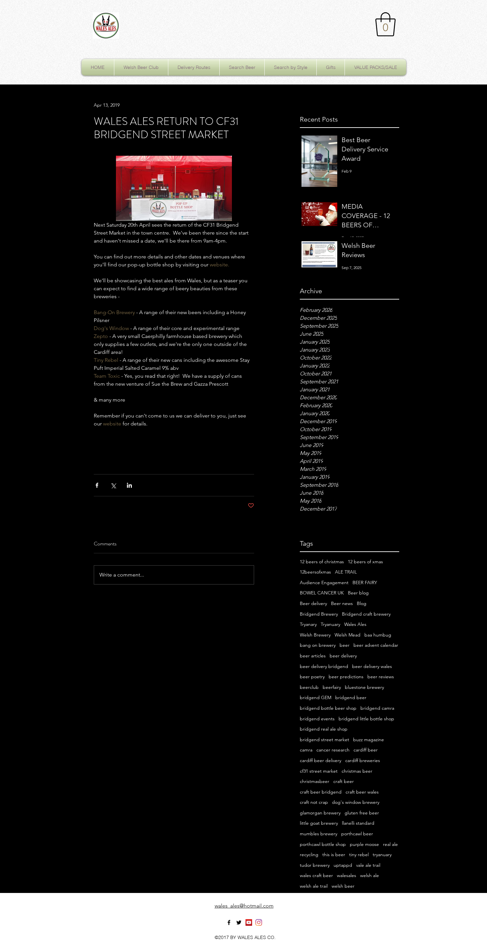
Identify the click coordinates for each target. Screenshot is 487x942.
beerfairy (332, 687)
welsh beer (343, 886)
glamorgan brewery (320, 813)
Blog (361, 603)
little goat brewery (319, 823)
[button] (385, 24)
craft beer (343, 781)
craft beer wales (362, 792)
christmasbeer (314, 781)
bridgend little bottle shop (366, 719)
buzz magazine (368, 740)
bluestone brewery (364, 687)
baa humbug (377, 635)
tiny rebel (359, 855)
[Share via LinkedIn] (129, 485)
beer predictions (346, 677)
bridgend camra (377, 708)
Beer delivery (313, 603)
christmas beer (357, 771)
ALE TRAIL (346, 572)
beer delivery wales (372, 666)
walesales (346, 875)
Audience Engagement (324, 582)
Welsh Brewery (315, 635)
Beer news (342, 603)
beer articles (313, 656)
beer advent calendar (375, 645)
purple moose (364, 844)
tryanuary (382, 855)
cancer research (333, 750)
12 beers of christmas (322, 562)
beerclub (309, 687)
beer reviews (380, 677)
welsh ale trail (314, 886)
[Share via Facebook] (97, 485)
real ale (390, 844)
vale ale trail (368, 865)
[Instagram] (258, 922)
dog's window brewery (355, 802)
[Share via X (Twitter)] (113, 485)
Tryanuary (330, 624)
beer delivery (343, 656)
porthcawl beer (357, 834)
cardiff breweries (362, 760)
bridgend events (317, 719)
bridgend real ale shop (324, 729)
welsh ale (369, 875)
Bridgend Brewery (319, 614)
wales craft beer (316, 875)
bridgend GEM (315, 697)
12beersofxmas (315, 572)
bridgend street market (324, 740)
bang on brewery (318, 645)
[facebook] (229, 922)
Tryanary (308, 624)
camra (306, 750)
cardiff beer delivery (320, 760)
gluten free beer (362, 813)
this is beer (333, 855)
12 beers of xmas (365, 562)
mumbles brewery (318, 834)
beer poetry (312, 677)
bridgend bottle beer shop (328, 708)
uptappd (343, 865)
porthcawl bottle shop (323, 844)
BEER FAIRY (364, 582)
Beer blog (358, 593)
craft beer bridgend (321, 792)
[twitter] (239, 922)
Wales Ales (355, 624)
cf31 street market (319, 771)
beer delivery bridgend (324, 666)
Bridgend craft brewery (366, 614)
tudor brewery (315, 865)
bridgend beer (350, 697)
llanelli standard (358, 823)
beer (345, 645)
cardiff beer (365, 750)
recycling (309, 855)
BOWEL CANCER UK (322, 593)
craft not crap (314, 802)
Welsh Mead (347, 635)
